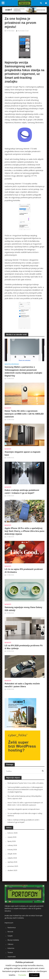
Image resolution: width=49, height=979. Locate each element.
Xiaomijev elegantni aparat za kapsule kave (22, 453)
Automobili (12, 957)
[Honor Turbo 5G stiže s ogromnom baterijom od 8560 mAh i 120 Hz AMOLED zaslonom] (24, 393)
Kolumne (11, 948)
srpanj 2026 (12, 837)
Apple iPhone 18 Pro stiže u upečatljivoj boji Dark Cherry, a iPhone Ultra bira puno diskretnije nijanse (24, 531)
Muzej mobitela (13, 940)
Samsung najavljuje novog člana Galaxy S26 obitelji (23, 608)
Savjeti (10, 936)
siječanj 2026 (12, 862)
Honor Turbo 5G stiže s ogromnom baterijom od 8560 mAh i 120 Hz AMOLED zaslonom (24, 414)
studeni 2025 (12, 870)
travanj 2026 (12, 849)
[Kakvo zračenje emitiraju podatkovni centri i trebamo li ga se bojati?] (24, 473)
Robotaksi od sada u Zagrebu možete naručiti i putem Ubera (22, 685)
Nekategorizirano (12, 364)
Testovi (10, 952)
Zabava (10, 944)
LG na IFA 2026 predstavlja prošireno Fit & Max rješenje (24, 647)
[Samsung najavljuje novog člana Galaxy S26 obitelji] (24, 590)
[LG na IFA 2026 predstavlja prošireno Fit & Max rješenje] (24, 628)
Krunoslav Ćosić (23, 31)
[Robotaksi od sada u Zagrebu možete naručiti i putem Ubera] (24, 666)
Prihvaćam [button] (34, 975)
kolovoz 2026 (12, 833)
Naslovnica (12, 927)
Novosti (8, 408)
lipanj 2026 (12, 841)
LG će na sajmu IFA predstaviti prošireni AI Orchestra (24, 570)
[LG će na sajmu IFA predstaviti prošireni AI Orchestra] (24, 552)
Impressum (9, 923)
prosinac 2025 (13, 866)
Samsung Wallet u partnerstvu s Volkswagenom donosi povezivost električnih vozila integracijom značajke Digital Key (23, 371)
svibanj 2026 (12, 845)
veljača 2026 (12, 858)
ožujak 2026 (12, 854)
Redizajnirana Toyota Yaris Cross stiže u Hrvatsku (26, 783)
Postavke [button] (22, 975)
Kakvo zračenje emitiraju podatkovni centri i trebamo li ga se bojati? (22, 491)
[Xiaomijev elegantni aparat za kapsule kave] (24, 434)
